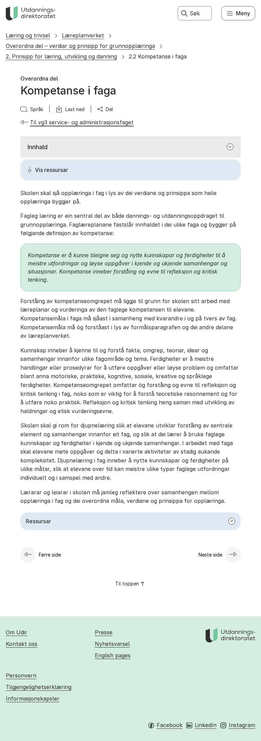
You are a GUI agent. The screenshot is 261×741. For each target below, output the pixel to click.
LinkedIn (205, 725)
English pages (112, 655)
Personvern (21, 675)
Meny (243, 13)
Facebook (169, 725)
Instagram (242, 725)
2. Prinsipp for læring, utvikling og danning (61, 56)
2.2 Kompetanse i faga (158, 56)
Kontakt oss (21, 643)
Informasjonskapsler (32, 698)
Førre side (50, 555)
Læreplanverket (83, 35)
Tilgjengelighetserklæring (38, 687)
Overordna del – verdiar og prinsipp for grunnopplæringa (80, 45)
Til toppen (127, 583)
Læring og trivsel (28, 35)
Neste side (210, 555)
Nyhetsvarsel (112, 643)
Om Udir (16, 632)
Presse (103, 632)
